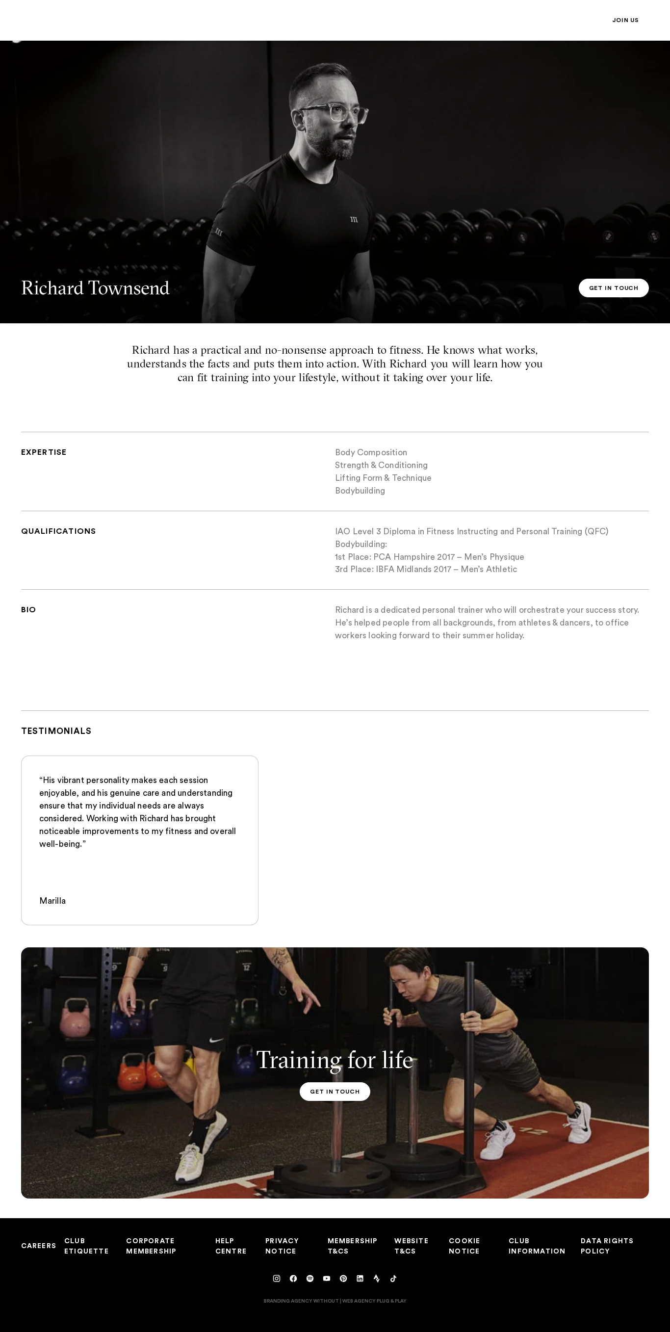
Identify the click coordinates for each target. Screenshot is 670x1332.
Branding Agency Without (301, 1301)
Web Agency (359, 1301)
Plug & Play (392, 1301)
